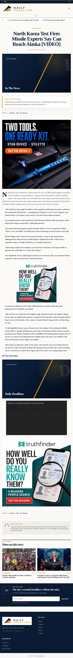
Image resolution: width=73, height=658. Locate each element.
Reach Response (39, 656)
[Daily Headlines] (17, 8)
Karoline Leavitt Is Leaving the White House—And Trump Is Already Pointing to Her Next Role (53, 576)
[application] (36, 418)
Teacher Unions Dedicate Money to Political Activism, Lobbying (16, 576)
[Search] (69, 9)
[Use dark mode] (69, 1)
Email (17, 113)
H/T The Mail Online (10, 356)
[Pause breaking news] (69, 20)
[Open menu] (36, 16)
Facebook (12, 113)
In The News (36, 28)
